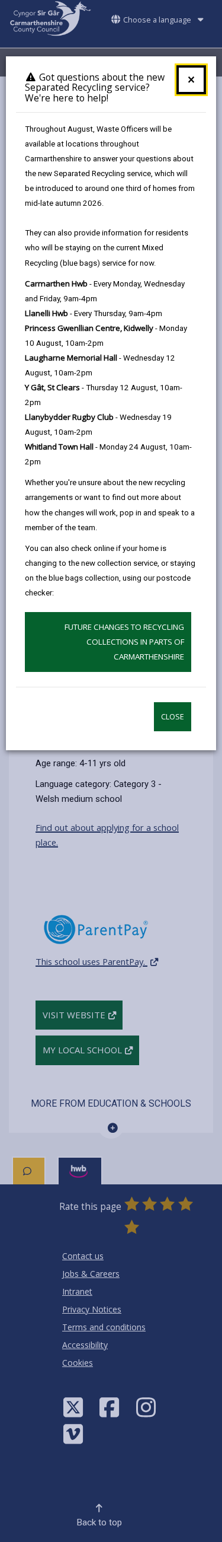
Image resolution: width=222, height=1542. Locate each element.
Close (172, 717)
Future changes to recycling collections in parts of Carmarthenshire (124, 642)
